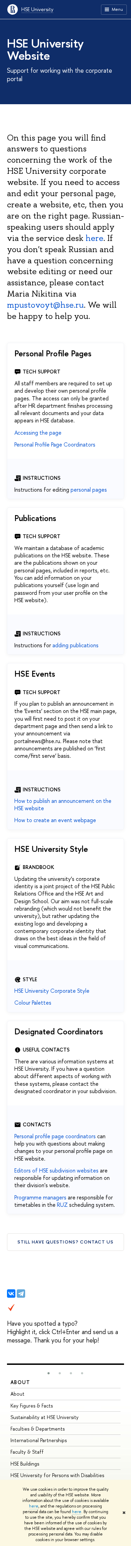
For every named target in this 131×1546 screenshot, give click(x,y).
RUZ (62, 1205)
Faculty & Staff (27, 1451)
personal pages (89, 489)
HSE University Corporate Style (51, 991)
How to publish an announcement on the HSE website (62, 804)
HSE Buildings (24, 1463)
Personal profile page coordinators (55, 1136)
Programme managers (40, 1197)
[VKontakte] (11, 1293)
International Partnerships (38, 1440)
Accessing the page (37, 432)
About (20, 1382)
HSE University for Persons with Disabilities (57, 1475)
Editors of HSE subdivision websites (56, 1170)
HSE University (37, 9)
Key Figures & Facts (31, 1405)
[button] (48, 1373)
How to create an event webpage (55, 820)
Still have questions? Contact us (65, 1242)
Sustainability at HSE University (44, 1417)
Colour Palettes (32, 1002)
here (33, 1506)
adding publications (75, 645)
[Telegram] (21, 1293)
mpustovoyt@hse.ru (45, 304)
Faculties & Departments (37, 1428)
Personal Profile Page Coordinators (54, 444)
